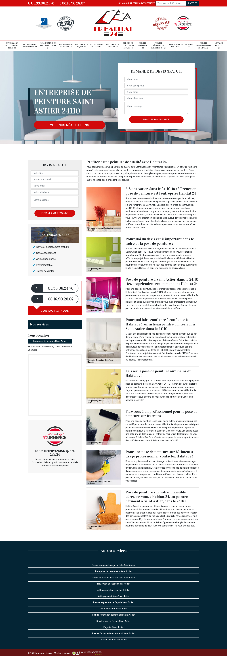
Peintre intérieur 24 (142, 45)
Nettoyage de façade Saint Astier (113, 584)
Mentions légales (62, 653)
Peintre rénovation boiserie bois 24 (158, 45)
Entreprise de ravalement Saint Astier (113, 571)
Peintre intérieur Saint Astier (113, 608)
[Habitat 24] (113, 23)
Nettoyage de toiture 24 (112, 45)
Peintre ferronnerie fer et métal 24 (203, 45)
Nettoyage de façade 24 (81, 45)
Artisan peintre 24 (219, 45)
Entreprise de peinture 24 (66, 45)
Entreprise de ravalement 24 (30, 45)
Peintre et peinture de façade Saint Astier (113, 602)
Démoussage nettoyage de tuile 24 (12, 45)
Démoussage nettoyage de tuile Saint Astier (113, 565)
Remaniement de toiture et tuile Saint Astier (113, 577)
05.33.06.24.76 (42, 3)
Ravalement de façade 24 (176, 45)
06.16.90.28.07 (73, 3)
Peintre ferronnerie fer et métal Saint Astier (113, 633)
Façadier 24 (189, 45)
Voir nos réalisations (69, 125)
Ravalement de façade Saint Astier (114, 621)
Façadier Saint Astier (113, 627)
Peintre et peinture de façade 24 (128, 45)
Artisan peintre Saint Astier (113, 639)
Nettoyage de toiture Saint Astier (114, 596)
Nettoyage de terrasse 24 (97, 45)
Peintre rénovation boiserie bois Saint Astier (113, 615)
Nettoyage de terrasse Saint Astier (113, 590)
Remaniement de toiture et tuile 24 (48, 45)
